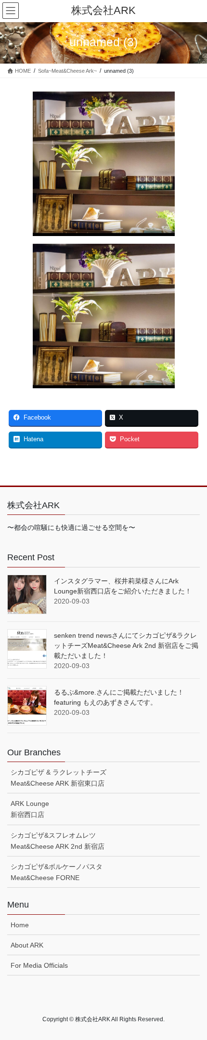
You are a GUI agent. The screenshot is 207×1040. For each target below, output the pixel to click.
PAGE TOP (192, 1000)
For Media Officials (39, 965)
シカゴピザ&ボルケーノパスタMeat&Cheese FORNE (57, 872)
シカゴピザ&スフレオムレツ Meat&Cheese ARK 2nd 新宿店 (57, 840)
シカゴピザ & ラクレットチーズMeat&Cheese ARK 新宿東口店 (58, 777)
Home (20, 925)
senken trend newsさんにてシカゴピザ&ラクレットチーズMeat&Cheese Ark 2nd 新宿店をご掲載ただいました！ (126, 645)
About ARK (27, 945)
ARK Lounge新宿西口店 (30, 809)
